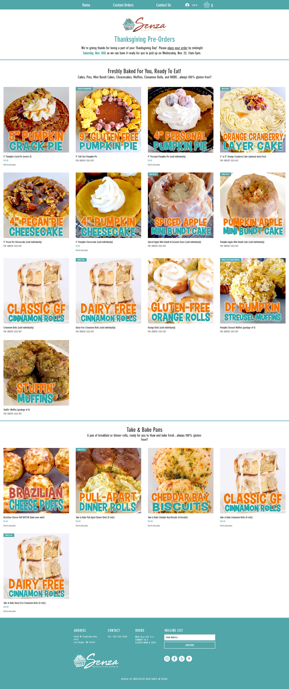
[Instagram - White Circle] (167, 659)
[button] (210, 4)
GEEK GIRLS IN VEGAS (157, 679)
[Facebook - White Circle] (174, 659)
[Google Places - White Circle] (189, 659)
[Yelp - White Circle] (182, 659)
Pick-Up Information (9, 164)
